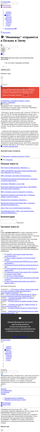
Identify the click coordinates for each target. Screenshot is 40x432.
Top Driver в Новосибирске (15, 276)
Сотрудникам (5, 392)
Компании (7, 18)
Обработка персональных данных (15, 399)
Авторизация (7, 7)
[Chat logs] (5, 363)
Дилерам (3, 389)
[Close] (20, 318)
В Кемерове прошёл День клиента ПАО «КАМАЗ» (22, 272)
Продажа (9, 17)
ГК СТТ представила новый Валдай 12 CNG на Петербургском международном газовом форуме (19, 295)
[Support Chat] (5, 365)
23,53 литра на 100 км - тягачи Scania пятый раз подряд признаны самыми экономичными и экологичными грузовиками (19, 291)
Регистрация (6, 5)
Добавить (4, 84)
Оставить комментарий (10, 146)
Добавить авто (5, 69)
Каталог (8, 24)
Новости (8, 13)
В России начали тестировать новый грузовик (23, 301)
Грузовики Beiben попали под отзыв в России (22, 308)
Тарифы (3, 394)
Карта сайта (7, 404)
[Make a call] (5, 366)
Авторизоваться (9, 28)
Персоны (9, 20)
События (9, 22)
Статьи (8, 25)
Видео (8, 15)
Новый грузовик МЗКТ (13, 274)
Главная (8, 12)
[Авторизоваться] (1, 86)
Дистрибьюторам (6, 390)
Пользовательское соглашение (14, 398)
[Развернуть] (2, 231)
